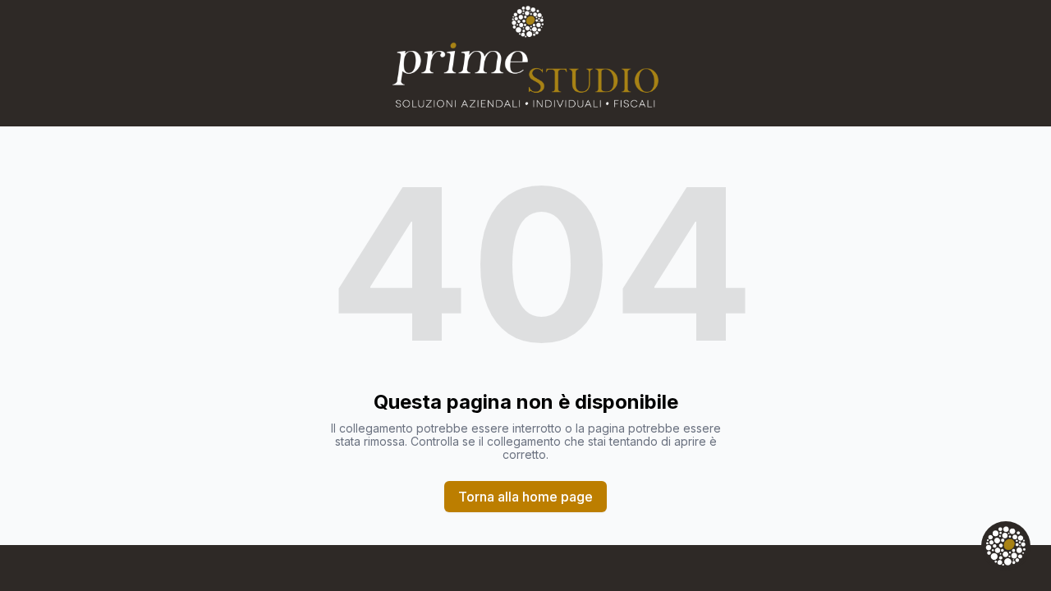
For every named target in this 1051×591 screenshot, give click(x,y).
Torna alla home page (525, 496)
